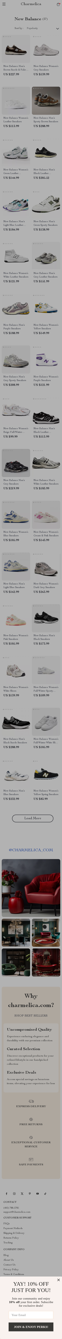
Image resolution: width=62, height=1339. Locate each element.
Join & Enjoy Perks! (31, 1327)
